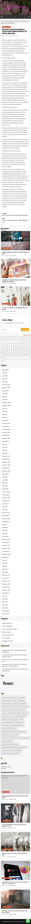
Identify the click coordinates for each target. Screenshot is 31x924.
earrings (16, 703)
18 (7, 351)
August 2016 (5, 593)
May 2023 (4, 450)
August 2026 (5, 370)
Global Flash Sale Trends (14, 713)
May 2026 (4, 378)
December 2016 (6, 581)
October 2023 (5, 435)
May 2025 (4, 396)
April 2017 (5, 569)
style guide (15, 734)
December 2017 (6, 545)
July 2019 (4, 506)
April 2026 (5, 381)
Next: (15, 220)
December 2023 (6, 429)
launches (10, 716)
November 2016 (6, 584)
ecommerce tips (6, 706)
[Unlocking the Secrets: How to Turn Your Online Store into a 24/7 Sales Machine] (15, 870)
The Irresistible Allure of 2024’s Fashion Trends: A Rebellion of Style (15, 655)
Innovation (25, 713)
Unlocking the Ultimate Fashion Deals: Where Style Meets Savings (15, 669)
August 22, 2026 (13, 255)
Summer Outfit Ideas (7, 738)
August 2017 (5, 557)
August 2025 (5, 390)
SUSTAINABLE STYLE (22, 747)
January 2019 (5, 515)
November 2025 (6, 384)
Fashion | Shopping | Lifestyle (9, 629)
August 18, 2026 (13, 311)
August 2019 (5, 503)
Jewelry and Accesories (8, 635)
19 (11, 351)
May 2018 (4, 530)
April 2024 (5, 417)
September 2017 (6, 554)
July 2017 (4, 560)
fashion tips (5, 709)
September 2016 (6, 590)
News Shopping (6, 638)
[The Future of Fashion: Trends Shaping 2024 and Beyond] (15, 296)
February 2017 (6, 575)
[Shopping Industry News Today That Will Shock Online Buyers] (15, 784)
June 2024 (5, 411)
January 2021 (5, 459)
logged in (11, 323)
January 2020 (5, 494)
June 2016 (5, 599)
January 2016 (5, 613)
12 (11, 348)
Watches (17, 753)
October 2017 (5, 551)
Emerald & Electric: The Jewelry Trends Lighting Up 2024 (15, 660)
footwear (22, 709)
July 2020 (4, 477)
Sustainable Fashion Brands (9, 747)
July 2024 (4, 408)
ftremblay (3, 768)
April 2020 (5, 486)
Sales (15, 728)
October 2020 (5, 468)
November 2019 (6, 497)
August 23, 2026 (13, 799)
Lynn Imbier (5, 35)
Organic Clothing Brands (17, 725)
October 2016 (5, 587)
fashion (14, 706)
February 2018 (6, 539)
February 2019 (6, 512)
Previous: (15, 214)
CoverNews (18, 921)
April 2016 (5, 605)
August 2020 (5, 474)
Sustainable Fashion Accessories (10, 744)
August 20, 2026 (13, 283)
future (3, 713)
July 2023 (4, 444)
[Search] (29, 16)
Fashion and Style (6, 27)
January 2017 (5, 578)
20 (15, 351)
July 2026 (4, 372)
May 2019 (4, 509)
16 (28, 348)
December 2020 (6, 462)
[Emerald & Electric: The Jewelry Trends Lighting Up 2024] (15, 841)
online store (5, 725)
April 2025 (5, 399)
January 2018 (5, 542)
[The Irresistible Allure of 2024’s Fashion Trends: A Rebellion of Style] (15, 813)
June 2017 (5, 563)
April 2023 (5, 453)
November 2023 (6, 432)
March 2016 (5, 608)
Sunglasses (17, 738)
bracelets (21, 700)
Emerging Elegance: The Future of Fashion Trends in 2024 (15, 253)
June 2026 (5, 375)
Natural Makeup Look (7, 722)
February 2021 (6, 456)
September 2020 (6, 471)
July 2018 (4, 524)
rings (10, 728)
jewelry (4, 716)
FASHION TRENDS (14, 709)
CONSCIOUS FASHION (6, 703)
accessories (21, 697)
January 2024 (5, 426)
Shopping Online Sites (7, 641)
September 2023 (6, 438)
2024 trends (13, 697)
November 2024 (6, 402)
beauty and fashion (7, 623)
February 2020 (6, 491)
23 (28, 351)
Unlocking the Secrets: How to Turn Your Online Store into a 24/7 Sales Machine (14, 665)
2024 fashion (5, 697)
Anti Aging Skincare (7, 700)
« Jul (2, 361)
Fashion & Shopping (7, 626)
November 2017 (6, 548)
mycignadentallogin (6, 766)
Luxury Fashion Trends (20, 716)
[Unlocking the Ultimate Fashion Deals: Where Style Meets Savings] (15, 899)
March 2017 (5, 572)
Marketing (4, 719)
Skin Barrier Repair (21, 731)
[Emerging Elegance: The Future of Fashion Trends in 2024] (15, 240)
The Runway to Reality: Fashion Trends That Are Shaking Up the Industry (14, 280)
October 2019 (5, 500)
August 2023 (5, 441)
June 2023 (5, 447)
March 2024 (5, 420)
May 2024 (4, 414)
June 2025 (5, 393)
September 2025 (6, 387)
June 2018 (5, 527)
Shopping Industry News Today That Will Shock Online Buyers (14, 651)
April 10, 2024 (12, 35)
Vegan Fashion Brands (16, 750)
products (4, 728)
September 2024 (6, 405)
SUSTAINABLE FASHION (7, 741)
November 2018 (6, 518)
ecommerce (23, 703)
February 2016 (6, 610)
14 (19, 348)
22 (24, 351)
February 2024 (6, 423)
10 (3, 348)
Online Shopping (19, 722)
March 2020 (5, 489)
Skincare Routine (6, 734)
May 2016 (4, 602)
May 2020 (4, 483)
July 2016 (4, 596)
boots (15, 700)
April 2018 (5, 533)
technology (5, 750)
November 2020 (6, 465)
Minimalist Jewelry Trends (16, 719)
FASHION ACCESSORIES (23, 706)
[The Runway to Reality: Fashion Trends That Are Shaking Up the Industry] (15, 268)
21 (19, 351)
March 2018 (5, 536)
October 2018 (5, 521)
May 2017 (4, 566)
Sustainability (25, 738)
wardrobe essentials (7, 753)
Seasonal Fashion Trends (8, 731)
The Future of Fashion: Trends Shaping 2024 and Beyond (14, 308)
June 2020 (5, 480)
